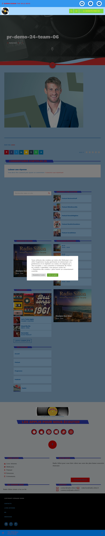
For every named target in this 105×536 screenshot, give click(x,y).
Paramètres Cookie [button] (39, 275)
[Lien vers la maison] (5, 11)
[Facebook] (90, 3)
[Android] (99, 3)
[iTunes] (82, 3)
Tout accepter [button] (52, 275)
